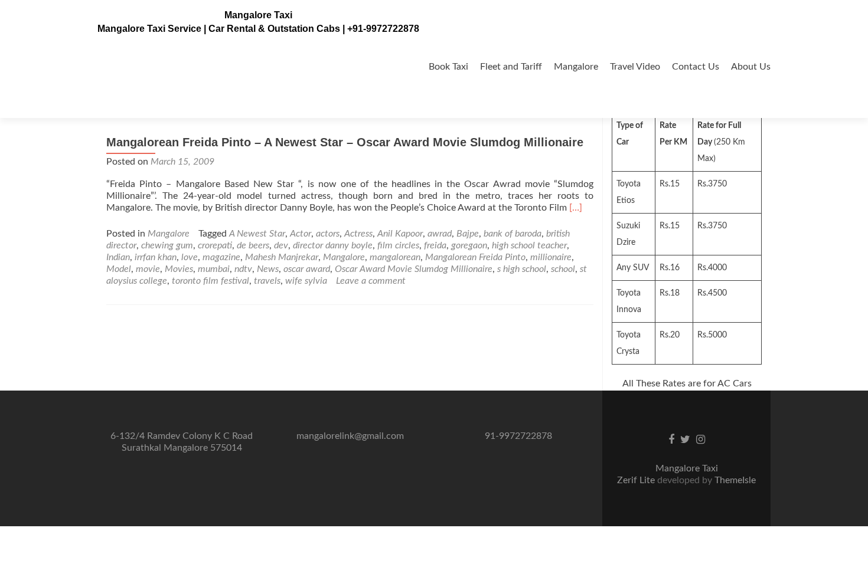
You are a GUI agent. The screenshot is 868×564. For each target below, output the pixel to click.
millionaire (551, 257)
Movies (179, 269)
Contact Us (695, 66)
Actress (358, 233)
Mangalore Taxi (258, 15)
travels (267, 281)
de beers (253, 245)
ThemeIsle (735, 480)
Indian (118, 257)
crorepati (215, 245)
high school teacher (529, 245)
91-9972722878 (518, 436)
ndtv (243, 269)
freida (435, 245)
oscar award (306, 269)
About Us (751, 66)
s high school (521, 269)
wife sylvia (306, 281)
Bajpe (467, 233)
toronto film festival (210, 281)
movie (148, 269)
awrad (440, 233)
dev (281, 245)
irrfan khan (156, 257)
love (189, 257)
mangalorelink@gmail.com (350, 436)
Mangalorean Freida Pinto (475, 257)
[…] (575, 207)
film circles (398, 245)
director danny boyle (333, 245)
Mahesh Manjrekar (281, 257)
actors (328, 233)
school (563, 269)
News (268, 269)
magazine (221, 257)
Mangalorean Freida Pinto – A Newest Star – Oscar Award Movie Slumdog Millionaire (344, 142)
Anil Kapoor (400, 233)
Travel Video (635, 66)
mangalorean (395, 257)
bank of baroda (512, 233)
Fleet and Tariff (511, 66)
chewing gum (167, 245)
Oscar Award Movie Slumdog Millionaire (413, 269)
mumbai (214, 269)
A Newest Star (257, 233)
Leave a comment (371, 281)
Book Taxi (448, 66)
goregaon (469, 245)
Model (118, 269)
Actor (300, 233)
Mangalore (576, 66)
